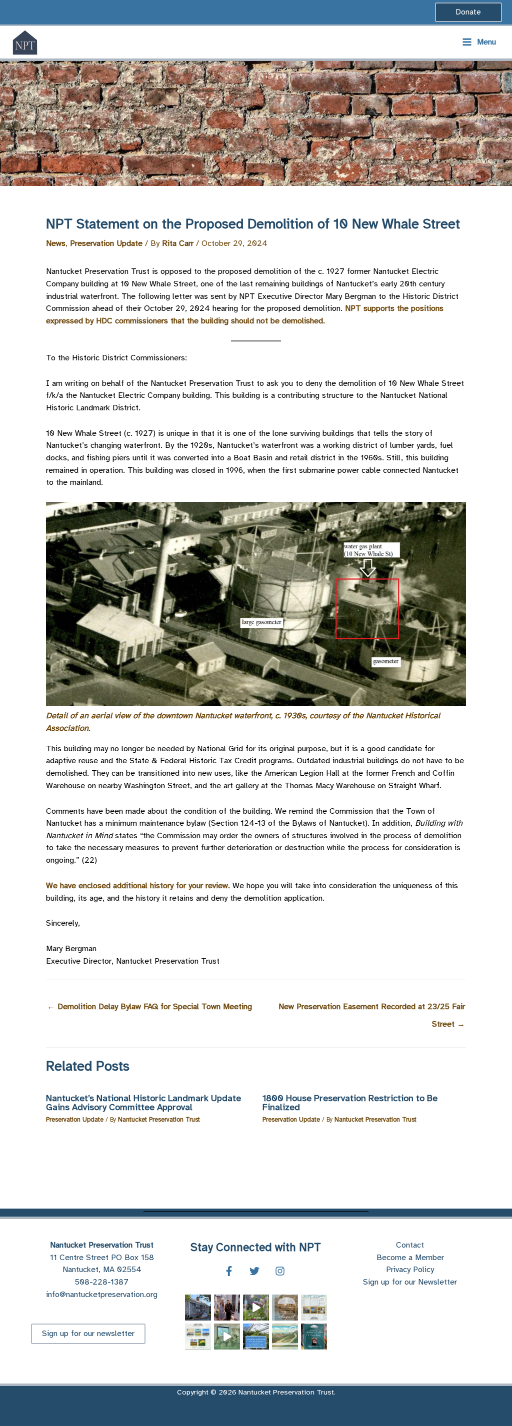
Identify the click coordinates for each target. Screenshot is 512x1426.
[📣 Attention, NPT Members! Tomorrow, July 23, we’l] (256, 1337)
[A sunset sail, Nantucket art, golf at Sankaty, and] (198, 1337)
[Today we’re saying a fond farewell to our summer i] (227, 1308)
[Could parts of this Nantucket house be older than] (198, 1308)
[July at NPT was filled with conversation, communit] (314, 1308)
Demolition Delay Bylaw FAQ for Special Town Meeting (149, 1006)
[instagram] (281, 1271)
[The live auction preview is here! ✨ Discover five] (285, 1337)
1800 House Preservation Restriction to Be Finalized (350, 1103)
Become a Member (410, 1257)
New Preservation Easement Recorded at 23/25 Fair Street (371, 1009)
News (56, 243)
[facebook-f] (230, 1271)
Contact (410, 1245)
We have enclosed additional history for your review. (139, 885)
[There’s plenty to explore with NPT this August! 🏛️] (285, 1308)
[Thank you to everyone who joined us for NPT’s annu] (227, 1337)
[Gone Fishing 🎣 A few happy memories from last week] (256, 1308)
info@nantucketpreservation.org (102, 1294)
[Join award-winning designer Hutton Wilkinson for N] (314, 1337)
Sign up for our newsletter (88, 1333)
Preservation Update (106, 243)
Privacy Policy (410, 1269)
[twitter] (256, 1271)
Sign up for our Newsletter (410, 1282)
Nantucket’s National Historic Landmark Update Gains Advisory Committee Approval (143, 1103)
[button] (468, 12)
